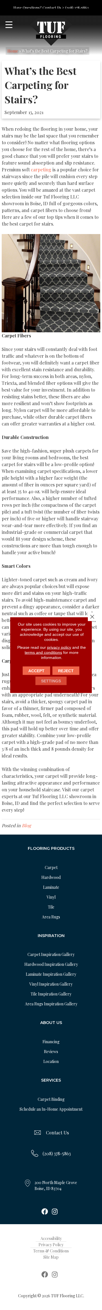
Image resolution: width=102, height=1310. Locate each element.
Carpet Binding (51, 1099)
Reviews (51, 1051)
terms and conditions (43, 652)
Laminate (51, 887)
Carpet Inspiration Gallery (51, 954)
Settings (51, 681)
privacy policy (59, 647)
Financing (51, 1041)
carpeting (41, 170)
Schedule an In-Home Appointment (51, 1109)
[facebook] (44, 1212)
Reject (66, 671)
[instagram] (55, 1212)
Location (51, 1061)
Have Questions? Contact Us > (38, 7)
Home (12, 51)
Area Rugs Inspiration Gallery (51, 1003)
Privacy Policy (51, 1244)
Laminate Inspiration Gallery (51, 974)
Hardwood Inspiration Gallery (51, 964)
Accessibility (51, 1238)
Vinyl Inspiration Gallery (51, 984)
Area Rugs (51, 917)
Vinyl (51, 897)
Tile (51, 907)
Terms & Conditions (51, 1251)
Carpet (51, 867)
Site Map (51, 1257)
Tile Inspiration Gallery (51, 994)
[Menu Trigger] (9, 24)
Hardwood (51, 877)
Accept (36, 671)
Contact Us (57, 1133)
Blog (26, 825)
